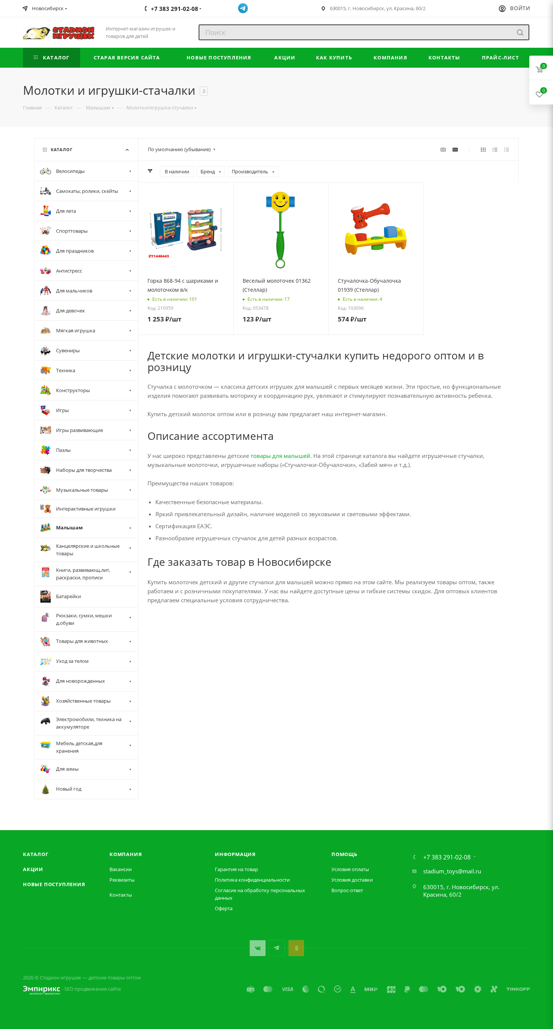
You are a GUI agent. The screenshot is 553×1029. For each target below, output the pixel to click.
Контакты (120, 894)
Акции (33, 869)
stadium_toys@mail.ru (452, 871)
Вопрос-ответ (347, 890)
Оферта (223, 908)
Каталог (36, 854)
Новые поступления (54, 884)
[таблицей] (506, 149)
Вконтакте (257, 948)
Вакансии (120, 869)
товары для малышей (280, 455)
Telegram (277, 948)
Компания (125, 854)
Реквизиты (122, 879)
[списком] (495, 149)
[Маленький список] (443, 149)
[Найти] (520, 32)
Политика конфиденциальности (252, 879)
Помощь (344, 854)
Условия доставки (352, 879)
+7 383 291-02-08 (447, 857)
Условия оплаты (350, 869)
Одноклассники (296, 948)
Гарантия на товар (236, 869)
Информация (235, 854)
